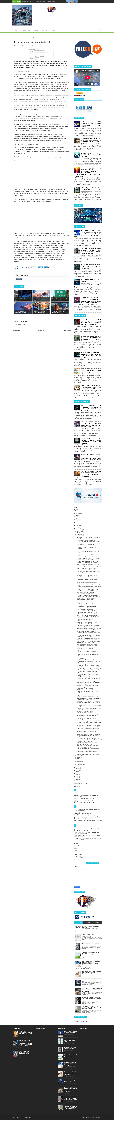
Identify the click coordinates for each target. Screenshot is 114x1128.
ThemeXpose (28, 1117)
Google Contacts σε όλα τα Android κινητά (86, 650)
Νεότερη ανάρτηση (16, 330)
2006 (77, 780)
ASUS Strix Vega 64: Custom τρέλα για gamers (87, 742)
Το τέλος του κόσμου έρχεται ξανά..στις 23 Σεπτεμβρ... (89, 734)
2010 (77, 774)
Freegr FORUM (77, 856)
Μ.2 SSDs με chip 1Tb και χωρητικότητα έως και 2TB (89, 668)
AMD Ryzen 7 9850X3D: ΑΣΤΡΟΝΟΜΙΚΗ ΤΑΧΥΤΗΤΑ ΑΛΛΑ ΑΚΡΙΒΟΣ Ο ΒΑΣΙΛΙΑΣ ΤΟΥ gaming (91, 190)
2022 (77, 521)
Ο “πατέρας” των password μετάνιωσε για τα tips (88, 687)
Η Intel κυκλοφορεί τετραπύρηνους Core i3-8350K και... (89, 667)
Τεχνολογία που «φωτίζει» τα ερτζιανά (85, 688)
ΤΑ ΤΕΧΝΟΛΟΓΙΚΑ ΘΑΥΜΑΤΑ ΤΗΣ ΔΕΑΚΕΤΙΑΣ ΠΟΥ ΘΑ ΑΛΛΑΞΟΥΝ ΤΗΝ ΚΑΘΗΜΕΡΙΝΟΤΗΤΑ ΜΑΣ (70, 1107)
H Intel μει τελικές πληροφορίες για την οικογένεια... (88, 625)
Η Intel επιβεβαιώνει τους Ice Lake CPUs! (86, 653)
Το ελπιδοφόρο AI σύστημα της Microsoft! (86, 598)
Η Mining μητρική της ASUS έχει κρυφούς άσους (87, 581)
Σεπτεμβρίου (80, 534)
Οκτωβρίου (79, 532)
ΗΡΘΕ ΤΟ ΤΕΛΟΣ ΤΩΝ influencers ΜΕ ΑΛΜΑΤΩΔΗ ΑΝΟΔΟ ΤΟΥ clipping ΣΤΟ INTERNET (25, 1033)
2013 (77, 770)
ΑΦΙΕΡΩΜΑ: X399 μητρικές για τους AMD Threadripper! (89, 750)
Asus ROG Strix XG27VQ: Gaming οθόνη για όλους (88, 635)
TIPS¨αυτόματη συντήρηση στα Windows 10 (86, 651)
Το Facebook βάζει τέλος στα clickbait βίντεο (87, 629)
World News (76, 843)
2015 (77, 767)
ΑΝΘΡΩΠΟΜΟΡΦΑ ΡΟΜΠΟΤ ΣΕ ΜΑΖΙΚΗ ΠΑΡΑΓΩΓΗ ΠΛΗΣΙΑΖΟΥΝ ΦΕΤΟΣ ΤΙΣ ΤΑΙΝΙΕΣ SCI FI (91, 424)
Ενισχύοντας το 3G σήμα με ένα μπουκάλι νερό (87, 626)
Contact (76, 509)
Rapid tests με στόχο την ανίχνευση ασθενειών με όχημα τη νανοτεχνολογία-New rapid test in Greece (70, 1064)
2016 (77, 766)
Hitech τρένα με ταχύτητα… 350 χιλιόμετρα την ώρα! (88, 571)
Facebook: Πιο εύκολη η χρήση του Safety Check (88, 558)
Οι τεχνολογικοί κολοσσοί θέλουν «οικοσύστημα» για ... (89, 647)
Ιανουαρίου (79, 764)
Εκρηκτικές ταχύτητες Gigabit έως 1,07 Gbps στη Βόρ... (89, 569)
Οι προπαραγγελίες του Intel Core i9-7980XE (87, 559)
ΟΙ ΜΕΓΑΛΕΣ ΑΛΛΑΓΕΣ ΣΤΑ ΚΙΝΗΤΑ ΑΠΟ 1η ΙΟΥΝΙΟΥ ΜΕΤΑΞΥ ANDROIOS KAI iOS (71, 1098)
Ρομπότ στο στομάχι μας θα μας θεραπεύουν (87, 644)
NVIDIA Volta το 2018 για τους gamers (85, 648)
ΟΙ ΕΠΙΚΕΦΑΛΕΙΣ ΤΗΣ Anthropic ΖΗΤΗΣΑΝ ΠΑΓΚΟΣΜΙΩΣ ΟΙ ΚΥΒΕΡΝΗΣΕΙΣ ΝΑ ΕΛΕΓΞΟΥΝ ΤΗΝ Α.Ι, (87, 283)
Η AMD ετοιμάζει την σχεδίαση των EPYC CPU (87, 561)
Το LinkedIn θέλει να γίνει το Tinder (84, 744)
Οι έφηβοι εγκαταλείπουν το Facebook (85, 593)
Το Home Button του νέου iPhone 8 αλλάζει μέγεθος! (88, 682)
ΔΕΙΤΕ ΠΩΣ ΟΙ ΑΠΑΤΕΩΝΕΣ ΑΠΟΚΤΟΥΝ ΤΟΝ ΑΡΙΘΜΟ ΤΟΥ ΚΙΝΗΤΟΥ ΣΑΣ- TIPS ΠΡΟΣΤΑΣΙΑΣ (70, 1089)
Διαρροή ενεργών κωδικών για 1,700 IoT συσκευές (88, 550)
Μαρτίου (79, 761)
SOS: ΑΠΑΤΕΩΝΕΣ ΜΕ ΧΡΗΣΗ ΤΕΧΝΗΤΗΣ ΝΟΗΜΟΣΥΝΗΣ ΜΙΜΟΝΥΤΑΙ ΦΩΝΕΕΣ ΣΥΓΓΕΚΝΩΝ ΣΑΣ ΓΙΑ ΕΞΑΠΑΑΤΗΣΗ (25, 1043)
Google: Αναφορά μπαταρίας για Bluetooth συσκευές (88, 754)
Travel (75, 851)
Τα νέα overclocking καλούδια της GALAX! (86, 631)
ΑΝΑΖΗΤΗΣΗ (53, 30)
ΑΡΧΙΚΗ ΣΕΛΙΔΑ (78, 859)
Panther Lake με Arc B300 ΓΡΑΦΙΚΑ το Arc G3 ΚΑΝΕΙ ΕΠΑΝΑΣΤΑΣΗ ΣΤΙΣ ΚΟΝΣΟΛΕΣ (91, 124)
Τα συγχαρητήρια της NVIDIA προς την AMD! (87, 684)
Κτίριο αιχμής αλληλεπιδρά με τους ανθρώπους (87, 745)
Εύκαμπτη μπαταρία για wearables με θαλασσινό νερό (89, 698)
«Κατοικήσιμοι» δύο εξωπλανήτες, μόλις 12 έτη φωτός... (89, 725)
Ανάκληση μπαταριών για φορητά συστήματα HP (70, 1032)
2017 (77, 528)
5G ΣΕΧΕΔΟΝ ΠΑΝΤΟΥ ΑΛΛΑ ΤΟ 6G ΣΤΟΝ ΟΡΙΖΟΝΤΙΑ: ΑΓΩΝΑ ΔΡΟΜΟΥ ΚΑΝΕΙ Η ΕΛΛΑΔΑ (38, 1)
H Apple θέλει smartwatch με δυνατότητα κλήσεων (88, 748)
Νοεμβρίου (79, 531)
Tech (47, 30)
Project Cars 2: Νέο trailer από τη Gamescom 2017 (88, 589)
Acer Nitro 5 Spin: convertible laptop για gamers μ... (88, 623)
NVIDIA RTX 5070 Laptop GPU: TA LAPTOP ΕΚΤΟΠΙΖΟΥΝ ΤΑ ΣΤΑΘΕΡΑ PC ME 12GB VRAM (91, 140)
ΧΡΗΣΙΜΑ (35, 30)
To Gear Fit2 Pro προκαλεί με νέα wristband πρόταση (89, 628)
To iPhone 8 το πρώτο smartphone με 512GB (87, 575)
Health (75, 850)
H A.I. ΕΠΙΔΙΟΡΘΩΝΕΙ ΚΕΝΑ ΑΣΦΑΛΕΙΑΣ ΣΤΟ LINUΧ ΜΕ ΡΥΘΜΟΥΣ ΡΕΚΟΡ (91, 266)
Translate (85, 1021)
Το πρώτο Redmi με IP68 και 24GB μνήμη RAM (84, 802)
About (75, 507)
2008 (77, 777)
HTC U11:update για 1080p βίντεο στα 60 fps (87, 582)
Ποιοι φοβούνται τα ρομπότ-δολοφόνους (85, 619)
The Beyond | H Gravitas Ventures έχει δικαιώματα (88, 610)
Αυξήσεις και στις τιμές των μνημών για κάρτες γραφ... (89, 596)
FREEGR (29, 30)
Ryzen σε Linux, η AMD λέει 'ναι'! (84, 712)
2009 (77, 776)
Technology (76, 845)
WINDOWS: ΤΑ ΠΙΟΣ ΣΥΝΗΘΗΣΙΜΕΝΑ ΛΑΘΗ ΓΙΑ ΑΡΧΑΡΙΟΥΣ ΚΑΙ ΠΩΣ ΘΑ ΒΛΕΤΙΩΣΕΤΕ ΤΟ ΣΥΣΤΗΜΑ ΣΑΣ (87, 234)
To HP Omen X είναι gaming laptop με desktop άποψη (89, 613)
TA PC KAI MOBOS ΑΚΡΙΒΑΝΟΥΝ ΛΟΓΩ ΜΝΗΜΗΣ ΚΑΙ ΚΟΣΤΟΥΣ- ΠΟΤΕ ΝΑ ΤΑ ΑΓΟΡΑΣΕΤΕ (91, 322)
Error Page (98, 1117)
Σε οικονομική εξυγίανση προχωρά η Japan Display (88, 721)
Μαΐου (78, 758)
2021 (77, 522)
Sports (75, 848)
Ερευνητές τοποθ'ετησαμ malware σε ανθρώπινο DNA (89, 722)
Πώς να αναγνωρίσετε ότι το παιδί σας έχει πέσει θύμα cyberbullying (71, 1073)
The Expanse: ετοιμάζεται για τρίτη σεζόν (70, 1080)
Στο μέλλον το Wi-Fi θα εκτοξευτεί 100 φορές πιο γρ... (89, 708)
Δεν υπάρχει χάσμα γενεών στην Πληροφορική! (87, 671)
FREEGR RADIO (22, 30)
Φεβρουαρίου (80, 763)
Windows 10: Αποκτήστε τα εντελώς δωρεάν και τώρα (89, 681)
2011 (77, 773)
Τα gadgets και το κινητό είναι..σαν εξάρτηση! (87, 562)
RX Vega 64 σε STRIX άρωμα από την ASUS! (87, 622)
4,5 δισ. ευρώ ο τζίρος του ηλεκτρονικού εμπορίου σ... (89, 665)
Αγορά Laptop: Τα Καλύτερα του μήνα (85, 592)
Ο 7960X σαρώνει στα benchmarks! (85, 609)
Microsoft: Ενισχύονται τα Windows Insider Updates (88, 537)
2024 (77, 518)
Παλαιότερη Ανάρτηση (66, 330)
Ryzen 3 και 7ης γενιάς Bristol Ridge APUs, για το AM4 (89, 739)
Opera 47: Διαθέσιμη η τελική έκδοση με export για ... (89, 676)
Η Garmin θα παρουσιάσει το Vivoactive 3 (86, 699)
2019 (77, 525)
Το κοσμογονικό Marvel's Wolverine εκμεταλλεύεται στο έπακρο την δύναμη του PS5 (86, 833)
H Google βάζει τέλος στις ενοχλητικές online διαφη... (88, 638)
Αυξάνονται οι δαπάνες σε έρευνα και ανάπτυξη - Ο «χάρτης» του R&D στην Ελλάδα (86, 796)
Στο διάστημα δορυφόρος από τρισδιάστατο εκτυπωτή (89, 621)
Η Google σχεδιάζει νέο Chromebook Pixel (86, 606)
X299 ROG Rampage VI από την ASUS (85, 690)
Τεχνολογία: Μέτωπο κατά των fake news (86, 709)
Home (75, 505)
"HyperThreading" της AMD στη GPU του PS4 (87, 642)
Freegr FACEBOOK (78, 857)
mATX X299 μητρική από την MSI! (84, 664)
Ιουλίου (78, 755)
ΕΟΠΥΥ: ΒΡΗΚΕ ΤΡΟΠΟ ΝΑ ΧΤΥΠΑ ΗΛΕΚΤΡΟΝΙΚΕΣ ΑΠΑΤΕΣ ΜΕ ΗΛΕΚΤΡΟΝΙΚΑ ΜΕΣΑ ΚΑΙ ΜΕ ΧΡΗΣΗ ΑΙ (91, 300)
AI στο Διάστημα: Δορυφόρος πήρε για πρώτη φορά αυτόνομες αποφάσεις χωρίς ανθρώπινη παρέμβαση (86, 815)
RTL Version (77, 510)
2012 (77, 771)
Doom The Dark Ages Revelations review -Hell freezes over (87, 830)
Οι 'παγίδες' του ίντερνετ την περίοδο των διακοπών (88, 701)
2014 (77, 768)
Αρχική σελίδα (41, 330)
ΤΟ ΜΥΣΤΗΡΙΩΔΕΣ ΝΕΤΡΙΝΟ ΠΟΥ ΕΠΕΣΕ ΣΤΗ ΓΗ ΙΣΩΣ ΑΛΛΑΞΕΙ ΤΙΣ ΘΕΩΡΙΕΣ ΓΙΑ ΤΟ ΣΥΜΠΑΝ (91, 474)
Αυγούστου (79, 535)
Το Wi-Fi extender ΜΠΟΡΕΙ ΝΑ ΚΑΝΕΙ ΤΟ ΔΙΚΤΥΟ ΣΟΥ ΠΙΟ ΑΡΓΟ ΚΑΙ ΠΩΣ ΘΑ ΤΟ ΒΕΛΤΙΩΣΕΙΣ (91, 355)
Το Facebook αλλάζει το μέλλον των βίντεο (86, 731)
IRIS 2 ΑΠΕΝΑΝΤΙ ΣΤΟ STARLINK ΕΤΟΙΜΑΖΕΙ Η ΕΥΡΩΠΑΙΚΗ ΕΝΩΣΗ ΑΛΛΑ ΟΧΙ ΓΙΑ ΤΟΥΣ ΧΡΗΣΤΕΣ (91, 408)
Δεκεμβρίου (79, 530)
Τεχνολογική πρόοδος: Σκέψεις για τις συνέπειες (87, 607)
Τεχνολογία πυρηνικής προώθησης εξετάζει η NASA (88, 726)
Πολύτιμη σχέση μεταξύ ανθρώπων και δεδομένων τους (89, 732)
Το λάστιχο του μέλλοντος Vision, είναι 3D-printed (88, 685)
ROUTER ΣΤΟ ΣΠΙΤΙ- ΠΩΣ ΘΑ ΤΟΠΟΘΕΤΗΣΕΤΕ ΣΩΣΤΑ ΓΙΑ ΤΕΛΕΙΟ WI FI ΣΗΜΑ (91, 387)
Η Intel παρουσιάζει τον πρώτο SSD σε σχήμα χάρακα (89, 669)
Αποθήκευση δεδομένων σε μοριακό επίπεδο (87, 556)
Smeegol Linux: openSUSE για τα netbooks (70, 1055)
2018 (77, 527)
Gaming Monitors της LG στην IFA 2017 (85, 590)
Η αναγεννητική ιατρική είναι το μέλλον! (86, 729)
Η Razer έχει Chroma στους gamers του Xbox (87, 545)
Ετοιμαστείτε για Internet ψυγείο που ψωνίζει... (70, 1048)
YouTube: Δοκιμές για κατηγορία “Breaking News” (88, 636)
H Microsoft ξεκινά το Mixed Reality (85, 747)
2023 (77, 519)
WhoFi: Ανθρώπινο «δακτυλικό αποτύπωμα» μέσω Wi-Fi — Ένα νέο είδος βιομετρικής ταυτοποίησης (87, 812)
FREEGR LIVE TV (78, 854)
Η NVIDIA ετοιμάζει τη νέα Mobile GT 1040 (86, 538)
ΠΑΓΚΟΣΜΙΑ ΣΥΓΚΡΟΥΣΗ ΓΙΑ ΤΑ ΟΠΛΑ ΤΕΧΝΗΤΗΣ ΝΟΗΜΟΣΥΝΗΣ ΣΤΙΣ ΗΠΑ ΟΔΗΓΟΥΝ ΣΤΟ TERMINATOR (91, 457)
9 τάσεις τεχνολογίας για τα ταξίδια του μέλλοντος (88, 728)
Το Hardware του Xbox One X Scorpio (85, 599)
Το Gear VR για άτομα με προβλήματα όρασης (87, 615)
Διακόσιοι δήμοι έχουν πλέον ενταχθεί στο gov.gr (85, 798)
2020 (77, 524)
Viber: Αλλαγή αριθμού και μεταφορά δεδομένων (87, 645)
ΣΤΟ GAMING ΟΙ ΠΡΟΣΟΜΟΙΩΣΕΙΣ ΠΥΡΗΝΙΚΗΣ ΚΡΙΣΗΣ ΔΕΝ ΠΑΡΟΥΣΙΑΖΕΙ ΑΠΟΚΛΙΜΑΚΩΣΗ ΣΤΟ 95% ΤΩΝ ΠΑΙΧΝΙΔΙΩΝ (87, 172)
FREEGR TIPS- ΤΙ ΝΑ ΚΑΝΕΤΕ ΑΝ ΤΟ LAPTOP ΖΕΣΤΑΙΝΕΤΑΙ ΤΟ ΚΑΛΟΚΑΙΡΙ (91, 370)
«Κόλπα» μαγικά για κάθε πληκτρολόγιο (86, 540)
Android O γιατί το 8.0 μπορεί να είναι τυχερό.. (87, 639)
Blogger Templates (17, 1117)
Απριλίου (79, 760)
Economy (76, 847)
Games (42, 30)
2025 (77, 516)
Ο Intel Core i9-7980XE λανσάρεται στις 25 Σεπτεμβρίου (89, 705)
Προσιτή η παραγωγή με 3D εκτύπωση (85, 544)
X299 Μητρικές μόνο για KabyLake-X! (85, 741)
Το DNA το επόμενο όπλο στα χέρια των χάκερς (87, 672)
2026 (77, 515)
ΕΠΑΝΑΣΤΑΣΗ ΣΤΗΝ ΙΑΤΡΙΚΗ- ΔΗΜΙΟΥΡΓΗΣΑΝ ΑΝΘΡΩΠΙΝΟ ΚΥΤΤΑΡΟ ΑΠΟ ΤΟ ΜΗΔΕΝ (91, 441)
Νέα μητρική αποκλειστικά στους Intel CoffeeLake (88, 738)
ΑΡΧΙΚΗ (15, 30)
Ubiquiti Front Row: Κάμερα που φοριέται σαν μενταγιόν (89, 659)
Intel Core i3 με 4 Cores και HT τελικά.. (85, 724)
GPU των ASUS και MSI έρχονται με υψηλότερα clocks (70, 1040)
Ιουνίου (78, 757)
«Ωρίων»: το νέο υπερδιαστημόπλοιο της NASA (87, 568)
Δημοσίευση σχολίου (20, 324)
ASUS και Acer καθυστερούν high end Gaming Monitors (89, 714)
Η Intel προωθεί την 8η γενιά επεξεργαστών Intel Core (89, 641)
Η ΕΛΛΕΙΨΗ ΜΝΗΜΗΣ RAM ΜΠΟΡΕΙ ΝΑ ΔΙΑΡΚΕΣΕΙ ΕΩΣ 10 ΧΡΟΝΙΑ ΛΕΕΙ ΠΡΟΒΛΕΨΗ (91, 337)
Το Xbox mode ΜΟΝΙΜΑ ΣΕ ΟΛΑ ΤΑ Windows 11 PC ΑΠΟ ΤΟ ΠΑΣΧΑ (91, 154)
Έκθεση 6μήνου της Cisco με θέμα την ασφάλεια (87, 706)
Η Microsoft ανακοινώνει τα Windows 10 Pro (87, 612)
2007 (77, 779)
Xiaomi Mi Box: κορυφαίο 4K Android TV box (87, 579)
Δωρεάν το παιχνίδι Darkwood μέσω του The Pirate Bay (89, 566)
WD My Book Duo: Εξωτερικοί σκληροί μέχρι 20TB (88, 595)
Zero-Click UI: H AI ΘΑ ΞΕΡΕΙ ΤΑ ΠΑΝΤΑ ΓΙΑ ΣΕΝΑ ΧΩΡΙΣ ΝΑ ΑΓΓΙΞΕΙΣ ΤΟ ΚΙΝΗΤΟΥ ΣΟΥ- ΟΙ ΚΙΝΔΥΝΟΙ (91, 251)
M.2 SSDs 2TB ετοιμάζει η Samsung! (85, 711)
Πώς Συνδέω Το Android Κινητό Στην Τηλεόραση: (88, 696)
